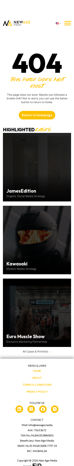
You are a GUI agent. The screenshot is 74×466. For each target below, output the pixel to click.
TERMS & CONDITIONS (37, 384)
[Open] (67, 23)
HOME (37, 370)
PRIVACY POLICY (37, 391)
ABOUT (37, 377)
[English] (58, 23)
